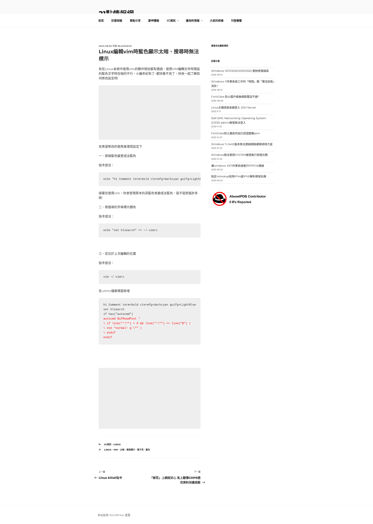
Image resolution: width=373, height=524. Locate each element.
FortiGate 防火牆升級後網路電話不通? (235, 96)
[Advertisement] (149, 112)
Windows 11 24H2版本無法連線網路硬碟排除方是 (242, 144)
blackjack (125, 46)
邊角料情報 (193, 20)
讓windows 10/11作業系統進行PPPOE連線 (237, 165)
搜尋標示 (130, 449)
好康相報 (116, 20)
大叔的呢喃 (216, 20)
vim (115, 449)
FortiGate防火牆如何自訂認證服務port (235, 133)
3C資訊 (171, 20)
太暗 (122, 449)
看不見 (140, 449)
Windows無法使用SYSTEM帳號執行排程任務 (239, 155)
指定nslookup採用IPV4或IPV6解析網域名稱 (238, 176)
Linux (117, 444)
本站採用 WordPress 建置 (114, 515)
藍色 (148, 449)
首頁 (101, 20)
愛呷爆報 (153, 20)
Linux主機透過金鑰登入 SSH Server (233, 107)
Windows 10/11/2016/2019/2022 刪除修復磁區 (240, 71)
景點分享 (135, 20)
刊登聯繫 (236, 20)
